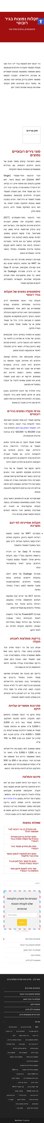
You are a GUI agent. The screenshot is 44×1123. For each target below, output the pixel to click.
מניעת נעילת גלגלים (19, 1048)
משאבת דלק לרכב (33, 960)
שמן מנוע (35, 1104)
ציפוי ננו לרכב (22, 1082)
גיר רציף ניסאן (24, 1035)
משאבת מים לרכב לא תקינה (29, 1065)
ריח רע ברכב (34, 1095)
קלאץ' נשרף (19, 1091)
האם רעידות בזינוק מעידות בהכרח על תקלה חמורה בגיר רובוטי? (24, 838)
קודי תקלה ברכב (33, 1087)
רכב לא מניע (11, 1095)
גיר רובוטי (9, 1031)
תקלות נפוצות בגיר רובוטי (30, 945)
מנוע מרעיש (34, 1048)
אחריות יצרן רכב (26, 1027)
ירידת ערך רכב (33, 1044)
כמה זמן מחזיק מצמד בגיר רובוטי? (24, 847)
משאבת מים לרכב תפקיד (30, 1070)
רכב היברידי (22, 1095)
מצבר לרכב (34, 1053)
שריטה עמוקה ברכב (22, 1104)
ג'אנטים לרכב (20, 1031)
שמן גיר (10, 1099)
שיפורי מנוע (21, 1099)
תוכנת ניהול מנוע (32, 1108)
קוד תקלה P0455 (32, 1091)
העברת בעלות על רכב (14, 1040)
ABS (36, 1027)
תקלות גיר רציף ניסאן (32, 950)
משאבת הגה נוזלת (32, 1057)
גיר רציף (35, 1035)
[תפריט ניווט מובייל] (41, 6)
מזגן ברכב (22, 1044)
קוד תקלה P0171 (18, 1087)
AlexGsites (18, 1120)
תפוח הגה (20, 1108)
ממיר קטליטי (10, 1044)
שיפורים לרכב (33, 1099)
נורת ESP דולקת (33, 1074)
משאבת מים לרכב (32, 1061)
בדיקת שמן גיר (33, 1031)
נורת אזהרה (11, 798)
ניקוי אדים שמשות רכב (30, 1078)
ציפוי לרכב (34, 1082)
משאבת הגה (11, 1053)
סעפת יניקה (35, 955)
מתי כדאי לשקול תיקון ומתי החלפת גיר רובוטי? (24, 869)
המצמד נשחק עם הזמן (26, 427)
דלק (14, 1035)
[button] (39, 53)
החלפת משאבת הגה (31, 1040)
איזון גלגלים (13, 1027)
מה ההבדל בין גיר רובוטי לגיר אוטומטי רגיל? (23, 830)
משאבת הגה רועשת (16, 1057)
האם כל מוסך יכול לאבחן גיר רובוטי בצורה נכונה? (23, 862)
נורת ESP (15, 1070)
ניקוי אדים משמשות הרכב (29, 1014)
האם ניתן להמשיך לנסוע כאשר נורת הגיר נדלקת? (22, 854)
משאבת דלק (23, 1053)
